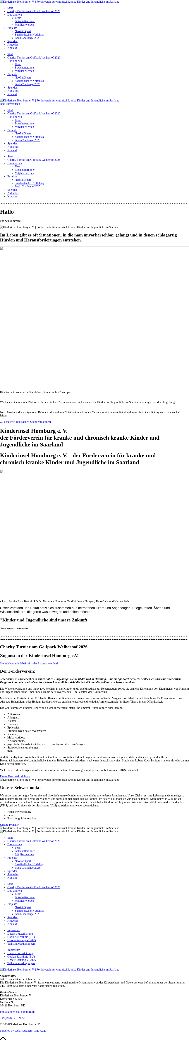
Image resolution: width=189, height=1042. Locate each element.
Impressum (13, 930)
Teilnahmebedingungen (21, 943)
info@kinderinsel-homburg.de (17, 1011)
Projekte (12, 27)
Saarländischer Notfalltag (29, 34)
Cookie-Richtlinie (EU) (21, 936)
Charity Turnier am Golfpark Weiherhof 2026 (33, 11)
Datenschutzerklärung (20, 933)
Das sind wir (14, 14)
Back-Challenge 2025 (27, 37)
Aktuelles (12, 44)
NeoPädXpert (23, 31)
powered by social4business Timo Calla (23, 1030)
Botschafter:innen (25, 21)
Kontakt (12, 47)
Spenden (12, 41)
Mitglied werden (24, 24)
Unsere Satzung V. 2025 (21, 940)
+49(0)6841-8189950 (12, 1018)
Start (10, 7)
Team (18, 17)
